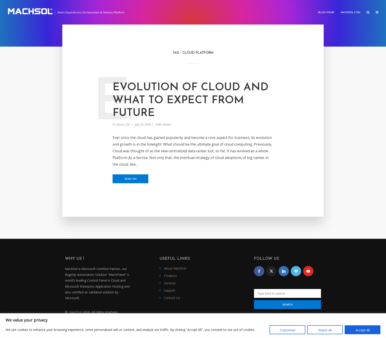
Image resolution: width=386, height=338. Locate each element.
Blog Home (326, 12)
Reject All (325, 330)
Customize (287, 330)
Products (170, 276)
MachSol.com (350, 12)
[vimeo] (296, 271)
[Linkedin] (284, 271)
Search (288, 305)
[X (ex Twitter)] (271, 271)
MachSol (75, 312)
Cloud (120, 124)
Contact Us (172, 298)
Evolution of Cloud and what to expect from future (191, 100)
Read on (130, 179)
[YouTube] (308, 271)
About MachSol (175, 268)
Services (170, 283)
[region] (193, 325)
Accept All (363, 330)
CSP (127, 124)
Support (169, 290)
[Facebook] (259, 271)
